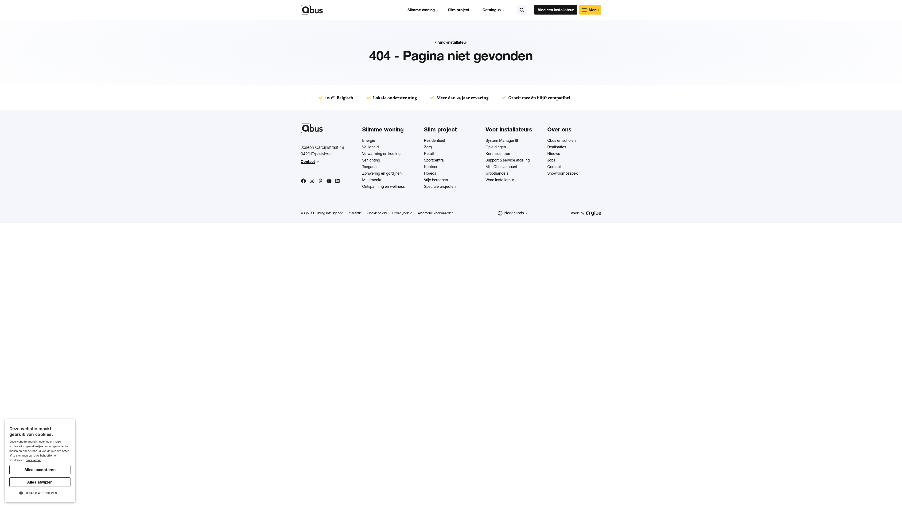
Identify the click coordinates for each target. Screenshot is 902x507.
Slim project (458, 10)
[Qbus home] (312, 10)
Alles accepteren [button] (39, 469)
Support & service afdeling (508, 160)
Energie (368, 140)
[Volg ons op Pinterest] (320, 181)
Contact (308, 161)
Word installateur (500, 179)
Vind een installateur (556, 10)
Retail (429, 153)
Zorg (428, 147)
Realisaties (556, 147)
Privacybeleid (402, 213)
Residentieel (434, 140)
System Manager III (502, 140)
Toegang (369, 166)
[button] (39, 493)
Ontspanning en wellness (383, 186)
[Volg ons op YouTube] (329, 181)
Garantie (355, 213)
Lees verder (33, 460)
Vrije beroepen (436, 179)
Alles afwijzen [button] (40, 482)
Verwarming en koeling (381, 153)
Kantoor (430, 166)
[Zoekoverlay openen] (522, 10)
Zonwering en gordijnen (382, 173)
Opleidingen (496, 147)
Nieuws (553, 153)
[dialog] (40, 460)
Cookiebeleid (377, 213)
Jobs (551, 160)
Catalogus (491, 10)
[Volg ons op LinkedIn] (337, 181)
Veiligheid (370, 147)
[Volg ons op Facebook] (303, 181)
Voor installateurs (509, 129)
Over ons (559, 129)
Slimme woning (421, 10)
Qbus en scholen (561, 140)
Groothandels (497, 173)
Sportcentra (434, 160)
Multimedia (371, 179)
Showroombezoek (562, 173)
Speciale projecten (440, 186)
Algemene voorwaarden (436, 213)
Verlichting (371, 160)
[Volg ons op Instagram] (312, 181)
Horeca (430, 173)
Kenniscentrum (498, 153)
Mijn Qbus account (501, 166)
